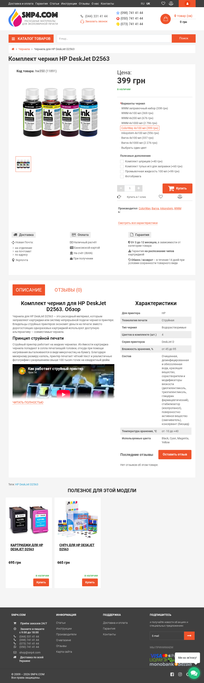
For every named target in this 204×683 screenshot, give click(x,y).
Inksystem (166, 208)
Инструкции (69, 3)
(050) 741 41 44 (132, 18)
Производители (66, 634)
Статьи (54, 3)
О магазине (63, 640)
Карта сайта (64, 651)
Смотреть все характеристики (138, 223)
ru (142, 3)
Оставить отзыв (175, 454)
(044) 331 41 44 (96, 16)
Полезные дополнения (135, 155)
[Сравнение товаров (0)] (171, 4)
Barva (155, 208)
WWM (177, 208)
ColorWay (144, 208)
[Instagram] (181, 675)
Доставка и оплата (20, 3)
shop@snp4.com (29, 652)
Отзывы (84, 3)
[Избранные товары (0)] (163, 4)
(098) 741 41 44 (132, 13)
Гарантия (41, 3)
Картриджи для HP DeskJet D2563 (27, 547)
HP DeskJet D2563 (26, 484)
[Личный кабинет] (187, 3)
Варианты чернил (133, 103)
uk (148, 3)
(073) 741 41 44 (132, 24)
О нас (95, 3)
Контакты (107, 3)
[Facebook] (173, 675)
